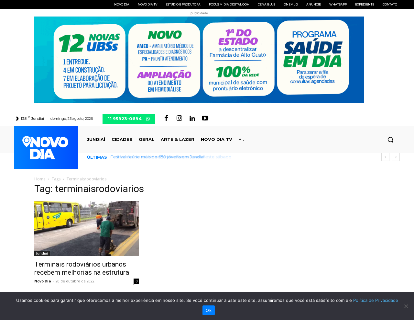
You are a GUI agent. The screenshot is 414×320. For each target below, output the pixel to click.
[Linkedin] (192, 118)
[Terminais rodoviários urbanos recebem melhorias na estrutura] (86, 228)
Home (40, 179)
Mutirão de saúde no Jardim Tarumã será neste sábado (171, 156)
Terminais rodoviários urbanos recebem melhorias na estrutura (81, 268)
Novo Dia (42, 281)
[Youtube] (205, 118)
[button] (390, 139)
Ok (209, 310)
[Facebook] (166, 118)
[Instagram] (179, 118)
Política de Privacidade (375, 300)
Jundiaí (42, 253)
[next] (396, 157)
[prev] (385, 157)
